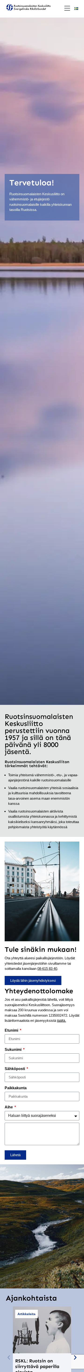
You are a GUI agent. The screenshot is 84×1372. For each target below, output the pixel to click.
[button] (9, 1357)
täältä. (61, 1021)
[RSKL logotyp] (28, 8)
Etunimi (12, 1030)
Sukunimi (13, 1050)
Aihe (9, 1107)
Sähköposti (15, 1069)
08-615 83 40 (47, 969)
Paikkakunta (16, 1088)
